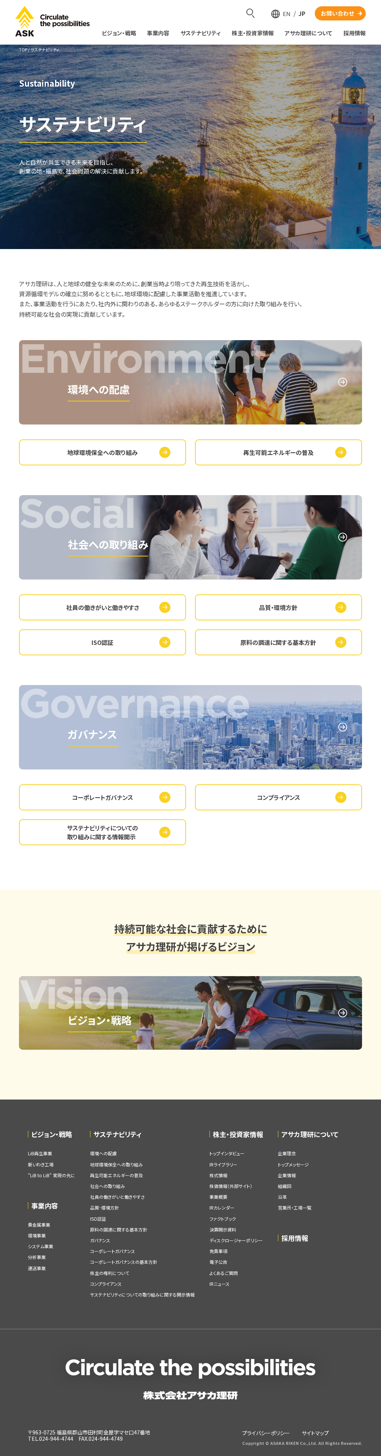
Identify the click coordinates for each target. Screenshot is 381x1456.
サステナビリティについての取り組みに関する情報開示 (102, 832)
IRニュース (219, 1284)
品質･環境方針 (104, 1207)
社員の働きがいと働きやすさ (102, 607)
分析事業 (37, 1257)
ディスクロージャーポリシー (236, 1240)
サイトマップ (315, 1433)
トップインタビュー (226, 1153)
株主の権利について (109, 1273)
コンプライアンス (278, 797)
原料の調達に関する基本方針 (278, 642)
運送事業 (37, 1268)
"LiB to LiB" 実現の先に (51, 1175)
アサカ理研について (310, 1134)
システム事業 (40, 1246)
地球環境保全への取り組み (102, 452)
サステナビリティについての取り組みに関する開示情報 (142, 1294)
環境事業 (37, 1235)
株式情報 (218, 1175)
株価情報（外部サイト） (230, 1186)
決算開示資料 (222, 1229)
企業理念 (287, 1153)
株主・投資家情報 (238, 1134)
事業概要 (218, 1197)
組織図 (284, 1186)
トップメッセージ (293, 1164)
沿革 (282, 1197)
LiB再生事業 (40, 1153)
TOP (23, 49)
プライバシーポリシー (266, 1433)
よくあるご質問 (223, 1273)
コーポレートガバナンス (102, 797)
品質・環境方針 (278, 607)
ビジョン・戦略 (51, 1134)
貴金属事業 (39, 1224)
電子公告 (218, 1262)
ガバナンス (100, 1240)
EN (287, 13)
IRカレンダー (221, 1207)
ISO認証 (102, 642)
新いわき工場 (41, 1164)
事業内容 (44, 1205)
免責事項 (218, 1251)
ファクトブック (222, 1219)
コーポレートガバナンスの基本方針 (123, 1262)
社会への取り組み (107, 1186)
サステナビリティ (117, 1134)
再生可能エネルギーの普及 (278, 452)
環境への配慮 (103, 1153)
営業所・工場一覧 (294, 1207)
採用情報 (294, 1238)
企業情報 (287, 1175)
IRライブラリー (223, 1164)
